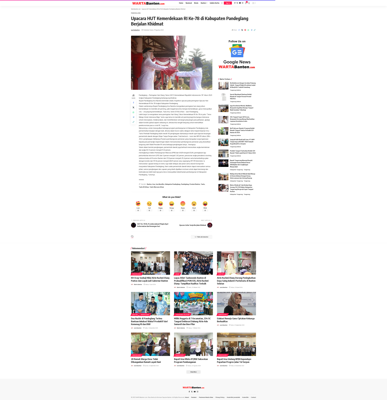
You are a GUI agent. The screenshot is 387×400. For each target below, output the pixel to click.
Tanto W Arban (144, 187)
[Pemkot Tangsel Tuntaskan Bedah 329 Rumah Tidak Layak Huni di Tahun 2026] (223, 153)
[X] (237, 3)
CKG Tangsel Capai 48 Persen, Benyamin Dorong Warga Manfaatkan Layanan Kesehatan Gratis (242, 119)
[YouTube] (240, 3)
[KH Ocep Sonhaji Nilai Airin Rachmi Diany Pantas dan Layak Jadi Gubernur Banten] (150, 263)
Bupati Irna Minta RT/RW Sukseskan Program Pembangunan (191, 360)
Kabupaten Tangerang (236, 169)
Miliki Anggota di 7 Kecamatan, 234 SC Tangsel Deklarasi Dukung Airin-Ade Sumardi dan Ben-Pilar (192, 321)
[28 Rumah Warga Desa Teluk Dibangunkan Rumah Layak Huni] (150, 344)
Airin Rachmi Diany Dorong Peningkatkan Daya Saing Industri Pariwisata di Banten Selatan (236, 280)
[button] (222, 3)
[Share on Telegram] (251, 30)
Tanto (203, 184)
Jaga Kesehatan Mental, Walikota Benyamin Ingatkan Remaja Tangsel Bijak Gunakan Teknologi (241, 108)
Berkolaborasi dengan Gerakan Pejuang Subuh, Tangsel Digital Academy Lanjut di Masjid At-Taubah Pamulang (243, 85)
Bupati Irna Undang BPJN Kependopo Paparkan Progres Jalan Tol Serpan (234, 360)
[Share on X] (242, 30)
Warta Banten (138, 284)
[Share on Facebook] (239, 30)
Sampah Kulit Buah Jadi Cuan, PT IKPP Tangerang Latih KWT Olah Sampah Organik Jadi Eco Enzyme (242, 142)
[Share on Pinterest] (245, 30)
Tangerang (247, 169)
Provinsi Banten (195, 184)
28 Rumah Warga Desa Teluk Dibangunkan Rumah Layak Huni (146, 360)
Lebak (177, 274)
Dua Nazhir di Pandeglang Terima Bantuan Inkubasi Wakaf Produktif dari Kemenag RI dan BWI (149, 321)
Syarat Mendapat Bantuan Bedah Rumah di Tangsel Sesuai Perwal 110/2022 (241, 96)
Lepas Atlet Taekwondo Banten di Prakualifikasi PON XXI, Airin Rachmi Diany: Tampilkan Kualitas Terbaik (191, 280)
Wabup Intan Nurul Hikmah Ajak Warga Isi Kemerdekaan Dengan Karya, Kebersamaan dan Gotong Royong (242, 176)
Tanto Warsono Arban (157, 187)
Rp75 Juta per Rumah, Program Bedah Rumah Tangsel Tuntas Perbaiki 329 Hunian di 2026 (242, 130)
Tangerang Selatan (235, 90)
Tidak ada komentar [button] (202, 237)
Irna (153, 184)
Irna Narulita (160, 184)
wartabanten (135, 30)
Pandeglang (136, 13)
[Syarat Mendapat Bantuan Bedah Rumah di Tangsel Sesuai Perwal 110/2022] (223, 97)
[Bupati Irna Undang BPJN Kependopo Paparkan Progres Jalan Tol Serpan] (236, 344)
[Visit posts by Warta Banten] (132, 284)
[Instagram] (242, 3)
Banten (149, 184)
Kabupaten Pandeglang (172, 184)
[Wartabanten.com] (148, 3)
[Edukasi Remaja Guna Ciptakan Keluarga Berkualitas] (236, 303)
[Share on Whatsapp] (248, 30)
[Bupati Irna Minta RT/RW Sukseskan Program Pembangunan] (193, 344)
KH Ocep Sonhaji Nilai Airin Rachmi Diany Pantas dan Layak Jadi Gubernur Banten (150, 279)
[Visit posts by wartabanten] (218, 287)
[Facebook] (235, 3)
